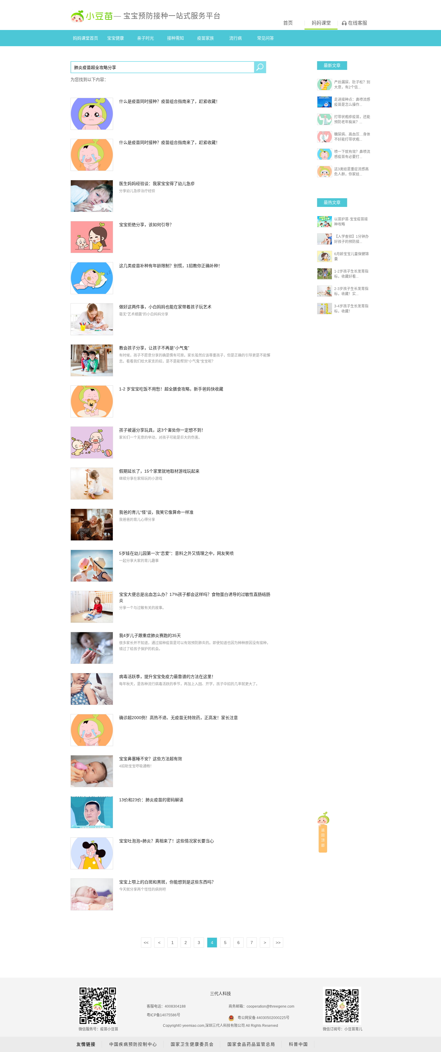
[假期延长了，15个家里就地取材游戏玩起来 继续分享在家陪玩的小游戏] (171, 483)
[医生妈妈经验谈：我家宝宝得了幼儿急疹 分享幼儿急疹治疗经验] (171, 195)
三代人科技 (220, 993)
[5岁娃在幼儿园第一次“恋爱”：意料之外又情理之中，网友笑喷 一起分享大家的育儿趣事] (171, 565)
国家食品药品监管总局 (251, 1044)
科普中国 (298, 1044)
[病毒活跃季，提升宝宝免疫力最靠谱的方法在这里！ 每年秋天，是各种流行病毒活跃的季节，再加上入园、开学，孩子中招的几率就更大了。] (171, 688)
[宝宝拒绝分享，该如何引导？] (171, 236)
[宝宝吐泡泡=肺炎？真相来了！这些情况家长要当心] (171, 852)
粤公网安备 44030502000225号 (264, 1018)
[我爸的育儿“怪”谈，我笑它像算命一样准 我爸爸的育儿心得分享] (171, 524)
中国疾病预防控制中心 (133, 1044)
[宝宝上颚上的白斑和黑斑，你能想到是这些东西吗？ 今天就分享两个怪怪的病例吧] (171, 894)
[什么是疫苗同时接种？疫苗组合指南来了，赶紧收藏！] (171, 113)
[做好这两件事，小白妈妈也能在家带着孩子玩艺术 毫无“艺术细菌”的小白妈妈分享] (171, 318)
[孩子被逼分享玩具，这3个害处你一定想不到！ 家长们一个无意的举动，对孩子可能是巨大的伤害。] (171, 442)
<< (146, 942)
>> (278, 942)
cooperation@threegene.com (270, 1006)
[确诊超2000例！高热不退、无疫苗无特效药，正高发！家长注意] (171, 729)
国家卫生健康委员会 (192, 1044)
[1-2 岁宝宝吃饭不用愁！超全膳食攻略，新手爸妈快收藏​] (171, 401)
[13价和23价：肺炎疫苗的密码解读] (171, 811)
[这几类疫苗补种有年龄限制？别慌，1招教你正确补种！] (171, 277)
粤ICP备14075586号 (163, 1015)
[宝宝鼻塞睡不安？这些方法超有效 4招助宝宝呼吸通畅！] (171, 770)
